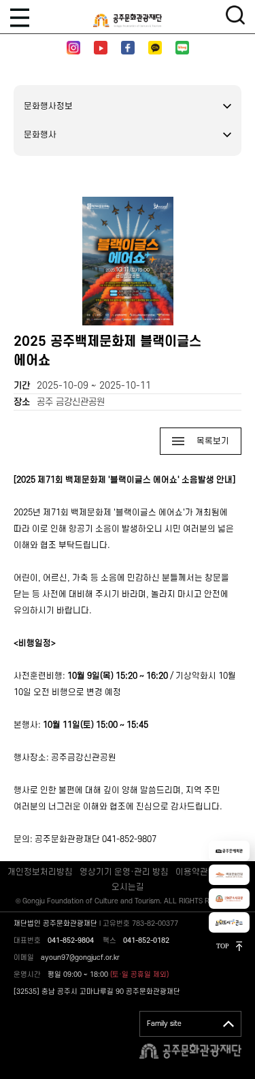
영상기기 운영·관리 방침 (124, 872)
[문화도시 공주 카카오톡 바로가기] (155, 47)
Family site (164, 1024)
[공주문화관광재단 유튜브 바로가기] (100, 47)
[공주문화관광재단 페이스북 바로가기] (128, 47)
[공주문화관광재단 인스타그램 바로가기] (73, 47)
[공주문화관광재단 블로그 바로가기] (182, 47)
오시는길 (128, 887)
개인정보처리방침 (40, 872)
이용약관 (191, 872)
